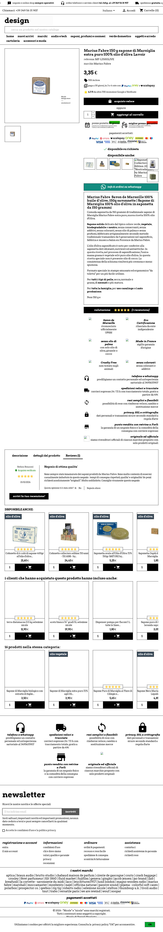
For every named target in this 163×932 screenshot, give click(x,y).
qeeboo (46, 888)
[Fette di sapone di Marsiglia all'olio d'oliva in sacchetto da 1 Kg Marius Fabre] (152, 163)
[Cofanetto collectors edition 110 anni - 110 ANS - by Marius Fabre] (102, 163)
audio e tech (59, 36)
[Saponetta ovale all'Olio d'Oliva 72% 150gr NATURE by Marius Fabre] (114, 163)
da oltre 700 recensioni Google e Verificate (110, 92)
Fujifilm (83, 878)
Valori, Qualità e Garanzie (56, 855)
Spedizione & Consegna (96, 855)
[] (157, 31)
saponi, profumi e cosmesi (88, 36)
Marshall (19, 885)
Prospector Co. (29, 888)
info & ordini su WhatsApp (124, 186)
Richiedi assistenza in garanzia (141, 851)
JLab (150, 878)
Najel (68, 885)
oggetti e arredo (145, 36)
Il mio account (10, 851)
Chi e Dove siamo (52, 851)
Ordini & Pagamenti (94, 847)
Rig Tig (57, 888)
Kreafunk (11, 881)
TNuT (45, 891)
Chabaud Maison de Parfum (75, 875)
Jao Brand (139, 878)
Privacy (47, 859)
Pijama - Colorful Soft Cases (139, 885)
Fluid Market (67, 878)
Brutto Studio (45, 875)
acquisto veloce (121, 101)
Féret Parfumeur (32, 878)
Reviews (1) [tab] (73, 455)
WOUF (105, 891)
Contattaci (130, 847)
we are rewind (90, 891)
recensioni (49, 863)
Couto (129, 875)
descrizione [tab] (20, 455)
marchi (42, 36)
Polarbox (10, 888)
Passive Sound (108, 885)
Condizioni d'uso (51, 847)
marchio (88, 63)
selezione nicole (94, 888)
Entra (5, 847)
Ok (150, 924)
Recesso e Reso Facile (95, 851)
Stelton (112, 888)
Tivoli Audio (149, 888)
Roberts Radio (72, 888)
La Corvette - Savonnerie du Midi (42, 881)
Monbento (56, 885)
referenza (89, 59)
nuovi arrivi (26, 36)
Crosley (13, 878)
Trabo (54, 891)
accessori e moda (35, 40)
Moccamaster (37, 885)
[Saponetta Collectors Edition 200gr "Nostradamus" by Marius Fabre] (144, 167)
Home (10, 36)
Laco (69, 881)
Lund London (106, 881)
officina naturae (85, 885)
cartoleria (13, 40)
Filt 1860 (51, 878)
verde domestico (120, 36)
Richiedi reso (131, 855)
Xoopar (116, 891)
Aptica (10, 875)
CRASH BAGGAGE (145, 875)
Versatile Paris (69, 891)
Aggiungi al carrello (127, 114)
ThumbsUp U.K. (129, 888)
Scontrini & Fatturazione (96, 859)
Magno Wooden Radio (131, 881)
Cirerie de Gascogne (110, 875)
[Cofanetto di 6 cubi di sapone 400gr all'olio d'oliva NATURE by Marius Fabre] (89, 163)
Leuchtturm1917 (85, 881)
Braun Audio (25, 875)
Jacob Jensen (122, 878)
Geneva (95, 878)
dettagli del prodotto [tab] (46, 455)
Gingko (107, 878)
